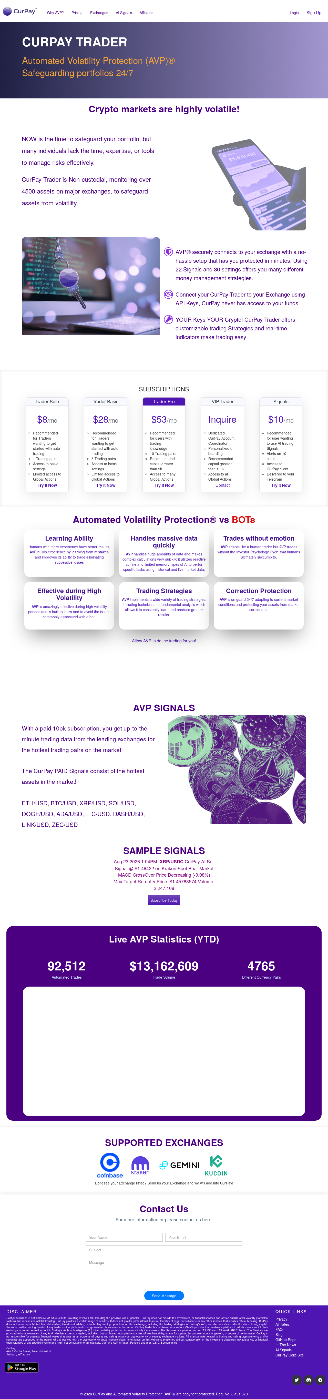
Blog (279, 1334)
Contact (223, 485)
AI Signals (124, 12)
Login (294, 12)
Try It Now (281, 485)
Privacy (281, 1319)
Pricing (77, 12)
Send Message (164, 1295)
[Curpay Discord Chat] (308, 1380)
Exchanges (99, 12)
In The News (285, 1344)
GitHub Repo (285, 1339)
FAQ (279, 1329)
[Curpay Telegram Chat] (320, 1380)
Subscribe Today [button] (164, 900)
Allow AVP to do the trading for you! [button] (164, 641)
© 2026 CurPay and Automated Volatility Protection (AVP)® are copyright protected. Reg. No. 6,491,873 (164, 1393)
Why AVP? (55, 12)
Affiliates (146, 12)
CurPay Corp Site (289, 1354)
